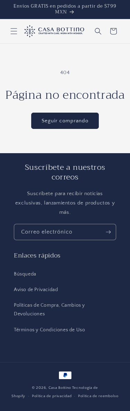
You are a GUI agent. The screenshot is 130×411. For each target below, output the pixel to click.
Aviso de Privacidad (36, 289)
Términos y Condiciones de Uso (49, 330)
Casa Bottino (60, 388)
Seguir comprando (65, 121)
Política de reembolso (98, 396)
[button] (13, 31)
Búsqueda (25, 274)
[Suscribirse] (108, 232)
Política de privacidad (51, 396)
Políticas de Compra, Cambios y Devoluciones (49, 310)
